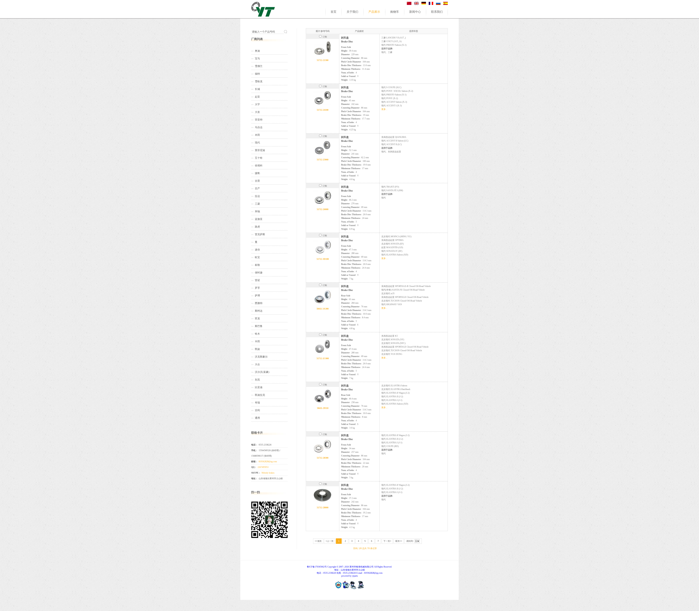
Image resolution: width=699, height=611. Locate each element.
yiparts (355, 576)
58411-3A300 (323, 309)
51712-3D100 (323, 259)
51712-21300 (322, 60)
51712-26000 (322, 209)
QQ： (254, 467)
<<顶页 (318, 541)
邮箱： (254, 461)
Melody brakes (268, 473)
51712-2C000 (323, 358)
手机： (254, 450)
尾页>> (398, 541)
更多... (384, 109)
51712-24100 (322, 110)
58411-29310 (322, 408)
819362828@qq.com (268, 461)
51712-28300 (322, 458)
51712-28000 (322, 507)
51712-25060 (322, 159)
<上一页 (329, 541)
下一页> (387, 541)
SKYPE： (256, 473)
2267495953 (263, 467)
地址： (254, 478)
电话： (254, 445)
